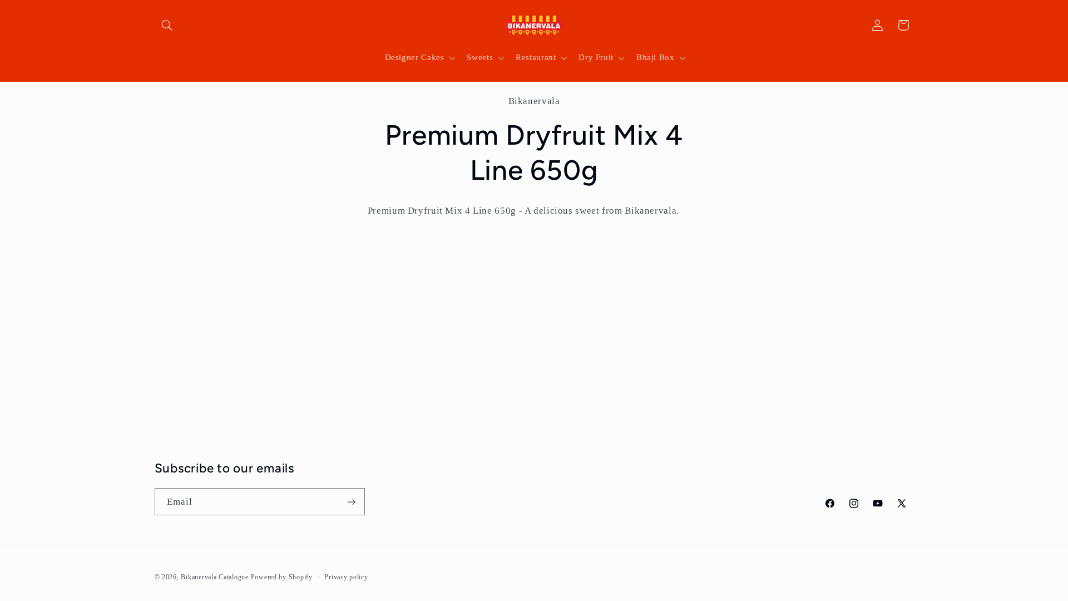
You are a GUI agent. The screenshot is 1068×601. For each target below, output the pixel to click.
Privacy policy (346, 577)
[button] (167, 25)
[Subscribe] (351, 501)
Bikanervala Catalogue (215, 577)
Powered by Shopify (282, 577)
